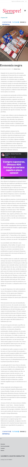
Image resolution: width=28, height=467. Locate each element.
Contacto (3, 448)
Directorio (3, 444)
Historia (2, 450)
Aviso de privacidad (5, 446)
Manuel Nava (17, 69)
